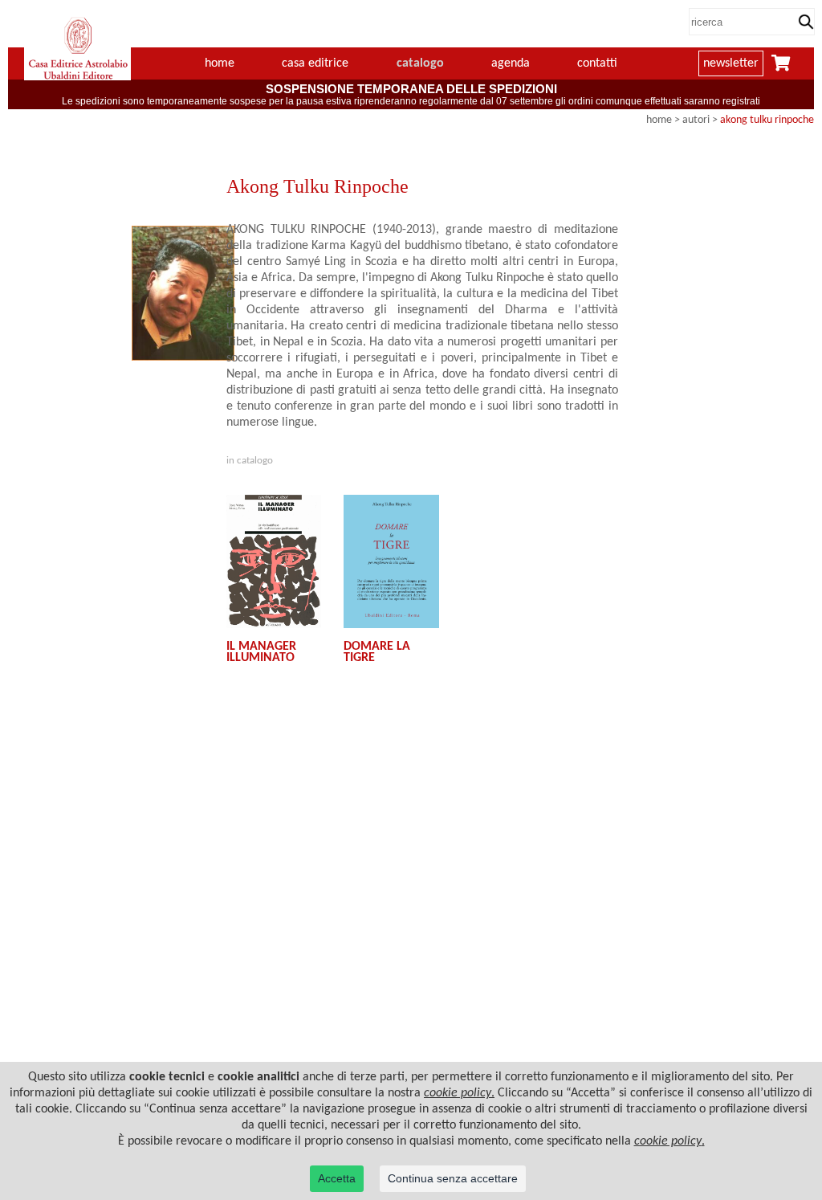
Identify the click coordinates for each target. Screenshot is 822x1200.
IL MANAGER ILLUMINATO (261, 652)
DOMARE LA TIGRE (377, 652)
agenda (510, 63)
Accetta (337, 1178)
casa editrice (315, 63)
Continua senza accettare (453, 1178)
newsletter (731, 63)
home (219, 63)
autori (696, 120)
